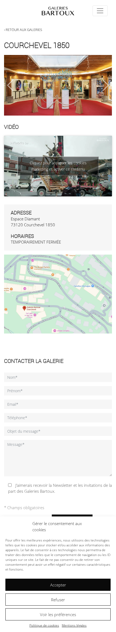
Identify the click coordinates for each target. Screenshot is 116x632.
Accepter (58, 585)
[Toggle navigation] (100, 10)
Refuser (58, 599)
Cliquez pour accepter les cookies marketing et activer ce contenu (58, 166)
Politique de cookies (44, 625)
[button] (105, 85)
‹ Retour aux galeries (23, 29)
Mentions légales (74, 625)
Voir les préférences (58, 614)
